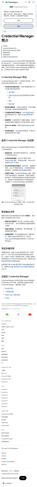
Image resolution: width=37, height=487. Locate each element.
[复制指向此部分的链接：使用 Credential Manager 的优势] (3, 143)
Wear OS (4, 373)
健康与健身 (4, 354)
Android (3, 324)
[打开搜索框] (26, 2)
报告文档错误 (5, 436)
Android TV (4, 382)
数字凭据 (11, 104)
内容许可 (19, 304)
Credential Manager (7, 61)
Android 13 (4, 401)
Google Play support (7, 439)
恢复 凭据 (21, 107)
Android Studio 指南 (7, 414)
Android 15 (4, 395)
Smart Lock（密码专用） (13, 295)
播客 (2, 341)
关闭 (18, 21)
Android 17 (4, 389)
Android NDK (5, 425)
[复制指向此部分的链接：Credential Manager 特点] (28, 77)
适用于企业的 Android (7, 327)
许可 (11, 471)
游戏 (2, 348)
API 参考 (3, 420)
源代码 (3, 332)
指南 (5, 31)
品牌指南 (16, 471)
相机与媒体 (4, 357)
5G (2, 363)
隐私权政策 (4, 360)
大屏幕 (3, 370)
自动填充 (19, 131)
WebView (28, 125)
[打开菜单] (3, 2)
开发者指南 (4, 417)
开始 (18, 26)
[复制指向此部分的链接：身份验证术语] (16, 212)
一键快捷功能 (9, 291)
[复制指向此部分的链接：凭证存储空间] (16, 249)
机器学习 (3, 351)
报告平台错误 (5, 433)
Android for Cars (6, 379)
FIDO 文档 (8, 239)
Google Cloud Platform (8, 461)
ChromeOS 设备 (6, 376)
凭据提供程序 (30, 112)
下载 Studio (4, 422)
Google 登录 (9, 288)
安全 (2, 329)
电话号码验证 (22, 170)
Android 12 (4, 403)
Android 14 (4, 398)
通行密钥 (11, 92)
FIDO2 (7, 298)
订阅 (22, 478)
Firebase (3, 459)
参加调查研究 (5, 441)
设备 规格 (13, 160)
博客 (2, 338)
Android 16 (4, 392)
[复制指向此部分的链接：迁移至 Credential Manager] (31, 277)
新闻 (2, 335)
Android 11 (4, 406)
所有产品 (3, 464)
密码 (10, 101)
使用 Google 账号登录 (16, 95)
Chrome (3, 456)
